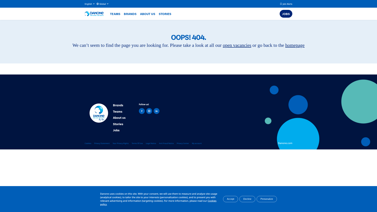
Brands (130, 14)
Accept (230, 199)
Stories (165, 14)
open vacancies (237, 45)
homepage (295, 45)
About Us (147, 14)
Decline (247, 199)
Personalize (267, 199)
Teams (115, 14)
